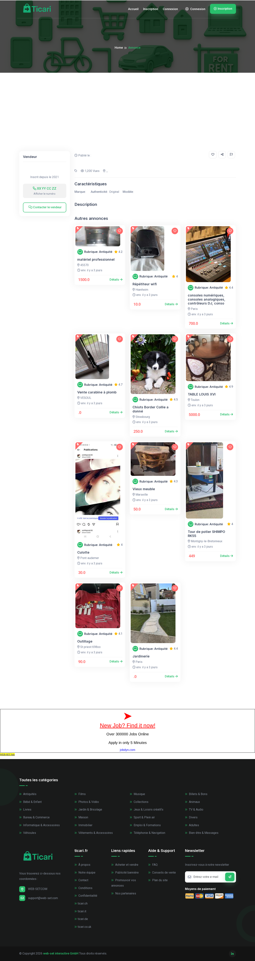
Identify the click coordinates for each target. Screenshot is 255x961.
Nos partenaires (125, 893)
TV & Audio (195, 809)
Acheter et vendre (126, 864)
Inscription (150, 9)
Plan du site (159, 880)
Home (119, 47)
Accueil (133, 9)
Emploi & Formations (147, 825)
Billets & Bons (197, 794)
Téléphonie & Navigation (149, 833)
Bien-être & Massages (203, 833)
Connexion (170, 9)
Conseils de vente (163, 872)
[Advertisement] (127, 101)
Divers (193, 817)
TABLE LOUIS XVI (202, 394)
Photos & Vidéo (88, 802)
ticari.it (82, 911)
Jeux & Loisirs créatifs (148, 809)
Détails (115, 279)
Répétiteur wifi (145, 284)
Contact (83, 880)
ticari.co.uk (84, 927)
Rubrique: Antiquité (98, 252)
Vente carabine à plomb (96, 392)
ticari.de (83, 919)
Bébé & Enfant (32, 802)
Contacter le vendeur (47, 207)
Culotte (83, 552)
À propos (84, 864)
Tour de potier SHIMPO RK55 (206, 534)
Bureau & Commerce (36, 817)
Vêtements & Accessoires (95, 833)
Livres (26, 809)
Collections (140, 802)
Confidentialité (87, 895)
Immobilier (85, 825)
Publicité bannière (126, 872)
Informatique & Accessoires (41, 825)
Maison (83, 817)
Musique (139, 794)
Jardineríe (141, 656)
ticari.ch (83, 903)
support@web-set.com (43, 898)
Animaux (194, 802)
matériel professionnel (96, 259)
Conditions (85, 888)
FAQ (154, 864)
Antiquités (29, 794)
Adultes (193, 825)
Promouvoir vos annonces (123, 882)
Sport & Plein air (144, 817)
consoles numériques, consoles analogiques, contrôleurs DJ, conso (206, 299)
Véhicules (29, 833)
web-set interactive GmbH (60, 953)
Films (82, 794)
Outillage (84, 641)
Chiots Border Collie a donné (151, 409)
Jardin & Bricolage (90, 809)
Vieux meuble (144, 489)
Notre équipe (86, 872)
